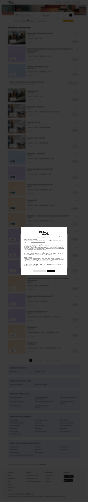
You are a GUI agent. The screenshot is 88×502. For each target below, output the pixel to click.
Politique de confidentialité (42, 266)
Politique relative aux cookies (55, 266)
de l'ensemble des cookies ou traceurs (38, 242)
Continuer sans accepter (59, 230)
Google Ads (47, 258)
